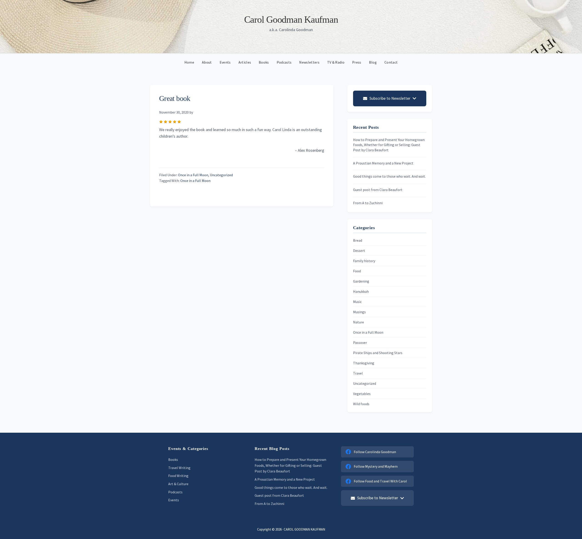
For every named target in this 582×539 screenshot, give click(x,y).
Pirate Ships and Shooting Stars (377, 352)
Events (173, 500)
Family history (364, 260)
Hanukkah (361, 291)
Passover (360, 342)
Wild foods (361, 404)
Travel (358, 373)
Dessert (359, 250)
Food (357, 271)
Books (173, 459)
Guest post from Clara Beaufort (377, 189)
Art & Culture (178, 484)
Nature (358, 322)
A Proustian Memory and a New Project (383, 163)
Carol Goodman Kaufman (291, 19)
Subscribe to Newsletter (389, 98)
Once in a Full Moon (193, 175)
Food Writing (178, 475)
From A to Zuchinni (368, 203)
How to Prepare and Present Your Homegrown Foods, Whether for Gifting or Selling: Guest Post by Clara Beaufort (389, 144)
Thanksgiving (363, 363)
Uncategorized (221, 175)
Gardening (361, 281)
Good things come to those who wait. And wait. (389, 176)
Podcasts (175, 492)
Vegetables (362, 393)
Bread (357, 240)
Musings (359, 312)
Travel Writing (179, 467)
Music (357, 301)
